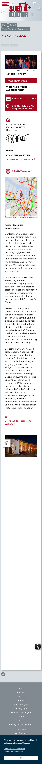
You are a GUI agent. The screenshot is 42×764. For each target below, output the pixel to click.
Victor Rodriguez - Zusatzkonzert (15, 29)
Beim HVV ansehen (21, 171)
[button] (21, 195)
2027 (14, 46)
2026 (5, 46)
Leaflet (14, 217)
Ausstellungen (21, 704)
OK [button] (21, 758)
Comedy (21, 700)
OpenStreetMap (24, 217)
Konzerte (21, 692)
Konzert (13, 25)
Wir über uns (21, 733)
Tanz (21, 720)
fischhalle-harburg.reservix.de (19, 159)
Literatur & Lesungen (21, 712)
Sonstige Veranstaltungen (21, 724)
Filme (21, 716)
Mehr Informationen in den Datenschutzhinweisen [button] (14, 750)
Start (4, 25)
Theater (21, 696)
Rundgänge (21, 708)
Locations (21, 729)
